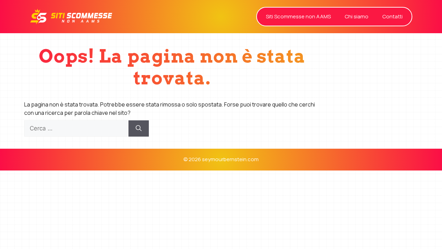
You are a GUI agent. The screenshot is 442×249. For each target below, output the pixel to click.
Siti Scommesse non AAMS (298, 16)
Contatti (392, 16)
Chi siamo (356, 16)
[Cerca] (138, 128)
